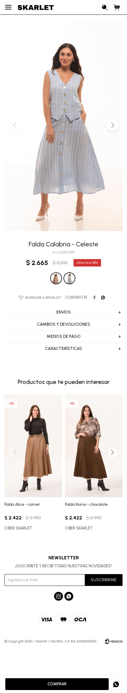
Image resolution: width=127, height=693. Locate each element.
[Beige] (56, 278)
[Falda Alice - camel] (33, 446)
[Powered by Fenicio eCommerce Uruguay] (114, 641)
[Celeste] (69, 278)
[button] (105, 7)
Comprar (57, 684)
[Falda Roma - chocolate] (94, 446)
